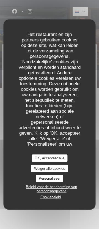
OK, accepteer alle (49, 158)
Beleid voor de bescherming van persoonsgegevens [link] (51, 189)
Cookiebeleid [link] (50, 197)
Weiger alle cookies (49, 168)
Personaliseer (50, 178)
